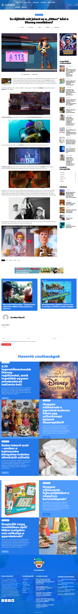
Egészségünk (69, 115)
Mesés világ (39, 14)
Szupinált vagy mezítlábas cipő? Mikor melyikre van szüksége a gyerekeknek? (70, 92)
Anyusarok (69, 78)
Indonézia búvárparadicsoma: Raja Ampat (71, 226)
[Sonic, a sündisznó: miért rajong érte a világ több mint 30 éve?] (62, 149)
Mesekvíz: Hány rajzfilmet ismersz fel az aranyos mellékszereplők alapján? (58, 305)
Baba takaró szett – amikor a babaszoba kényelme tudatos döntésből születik (71, 141)
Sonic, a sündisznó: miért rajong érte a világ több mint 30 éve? (70, 150)
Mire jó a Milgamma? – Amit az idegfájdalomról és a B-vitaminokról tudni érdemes (71, 132)
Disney (10, 260)
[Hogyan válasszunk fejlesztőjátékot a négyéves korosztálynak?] (62, 81)
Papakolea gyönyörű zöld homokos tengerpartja (71, 211)
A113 (7, 260)
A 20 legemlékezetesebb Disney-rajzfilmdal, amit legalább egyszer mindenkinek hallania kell (71, 72)
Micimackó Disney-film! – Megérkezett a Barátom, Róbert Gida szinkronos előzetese (19, 306)
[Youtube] (12, 600)
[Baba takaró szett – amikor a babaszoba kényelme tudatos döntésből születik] (62, 140)
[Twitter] (9, 600)
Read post (5, 398)
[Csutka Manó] (22, 74)
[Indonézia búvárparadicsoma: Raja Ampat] (62, 225)
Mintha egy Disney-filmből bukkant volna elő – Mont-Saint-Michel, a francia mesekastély (71, 195)
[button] (70, 5)
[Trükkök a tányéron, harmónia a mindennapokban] (62, 110)
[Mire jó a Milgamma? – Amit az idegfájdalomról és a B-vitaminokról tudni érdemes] (62, 130)
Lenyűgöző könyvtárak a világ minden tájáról (70, 203)
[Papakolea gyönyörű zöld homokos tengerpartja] (62, 210)
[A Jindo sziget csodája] (62, 218)
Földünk (68, 190)
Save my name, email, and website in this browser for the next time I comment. (19, 341)
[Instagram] (6, 600)
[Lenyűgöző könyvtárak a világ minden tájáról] (62, 202)
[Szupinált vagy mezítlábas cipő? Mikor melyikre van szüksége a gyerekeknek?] (62, 90)
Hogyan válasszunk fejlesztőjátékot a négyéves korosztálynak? (56, 493)
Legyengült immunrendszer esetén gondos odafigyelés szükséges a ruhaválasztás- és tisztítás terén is (70, 121)
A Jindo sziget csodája (69, 218)
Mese (15, 260)
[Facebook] (2, 600)
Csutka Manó (26, 74)
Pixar (19, 260)
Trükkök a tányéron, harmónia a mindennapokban (71, 111)
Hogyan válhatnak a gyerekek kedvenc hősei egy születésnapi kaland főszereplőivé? (56, 413)
